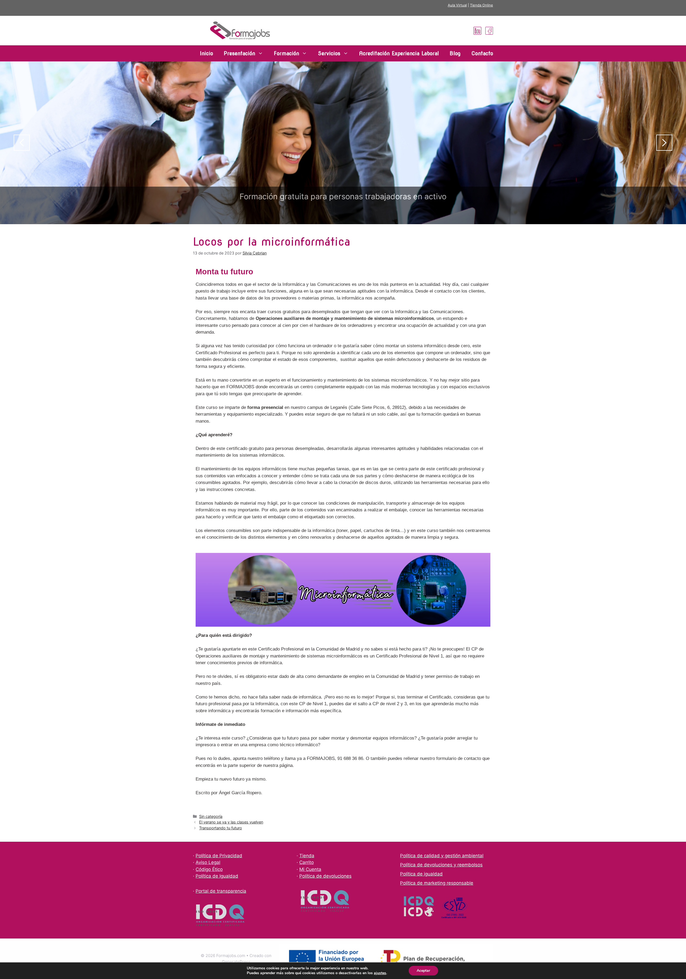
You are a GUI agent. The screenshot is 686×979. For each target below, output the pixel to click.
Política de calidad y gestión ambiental (441, 855)
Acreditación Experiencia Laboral (399, 53)
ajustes (380, 973)
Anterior (22, 143)
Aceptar (423, 970)
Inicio (206, 53)
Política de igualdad (421, 874)
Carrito (306, 862)
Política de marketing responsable (436, 883)
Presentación (239, 53)
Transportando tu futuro (220, 828)
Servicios (329, 53)
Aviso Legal (208, 862)
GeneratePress (236, 961)
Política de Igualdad (217, 876)
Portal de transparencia (221, 891)
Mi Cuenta (310, 869)
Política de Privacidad (219, 855)
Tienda (306, 855)
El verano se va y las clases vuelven (231, 822)
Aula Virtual (457, 5)
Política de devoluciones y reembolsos (441, 864)
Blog (455, 53)
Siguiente (664, 143)
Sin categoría (210, 816)
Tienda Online (481, 5)
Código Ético (209, 869)
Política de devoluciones (325, 876)
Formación (286, 53)
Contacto (482, 53)
